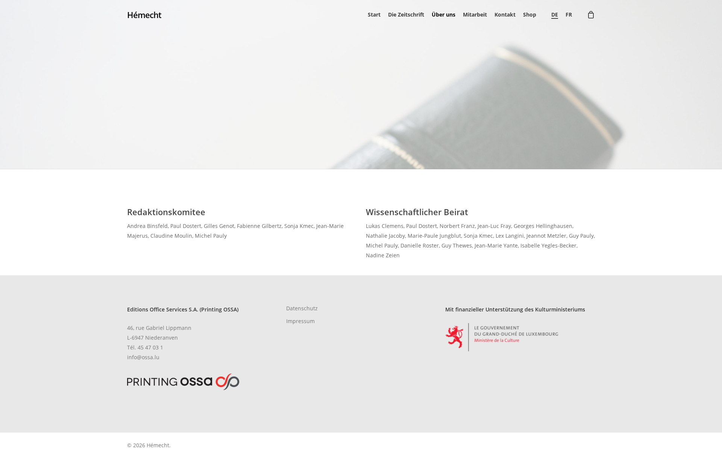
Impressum (300, 321)
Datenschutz (302, 308)
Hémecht (144, 15)
